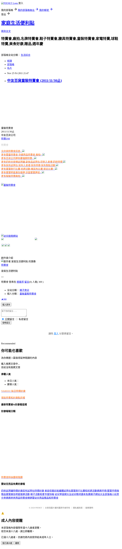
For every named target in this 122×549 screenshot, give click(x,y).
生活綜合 (25, 55)
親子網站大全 (97, 494)
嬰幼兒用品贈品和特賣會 (45, 498)
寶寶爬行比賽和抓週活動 (84, 490)
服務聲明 (89, 508)
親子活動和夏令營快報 (42, 494)
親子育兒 (24, 290)
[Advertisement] (23, 104)
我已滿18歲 (7, 543)
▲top (4, 299)
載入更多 (6, 305)
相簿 (9, 61)
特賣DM (5, 138)
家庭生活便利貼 (18, 23)
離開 (17, 543)
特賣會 (4, 265)
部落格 (10, 64)
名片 (9, 68)
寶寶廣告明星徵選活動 (18, 494)
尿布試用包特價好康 (33, 490)
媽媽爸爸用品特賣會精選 (19, 498)
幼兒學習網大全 (63, 494)
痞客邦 (20, 282)
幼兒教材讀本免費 (80, 494)
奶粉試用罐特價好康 (12, 490)
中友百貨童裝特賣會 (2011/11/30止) (34, 80)
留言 (26, 282)
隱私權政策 (78, 508)
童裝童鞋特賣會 (28, 293)
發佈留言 (6, 323)
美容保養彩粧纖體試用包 (58, 490)
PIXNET (38, 508)
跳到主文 (6, 31)
